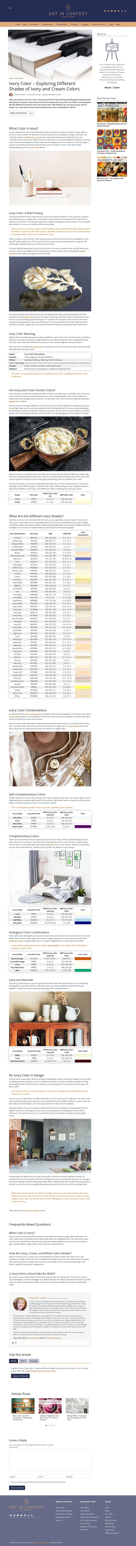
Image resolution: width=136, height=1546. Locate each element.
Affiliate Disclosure (112, 1533)
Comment (13, 1447)
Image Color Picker (87, 1514)
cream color (34, 147)
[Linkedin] (118, 11)
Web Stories (109, 1523)
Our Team (109, 1514)
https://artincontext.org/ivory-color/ (40, 1371)
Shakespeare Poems (63, 1517)
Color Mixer (84, 1508)
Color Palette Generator (89, 1517)
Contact (108, 1517)
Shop (111, 24)
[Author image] (10, 94)
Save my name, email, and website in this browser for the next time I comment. (38, 1482)
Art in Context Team (53, 1338)
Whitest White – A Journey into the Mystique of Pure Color (76, 1418)
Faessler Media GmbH (41, 1543)
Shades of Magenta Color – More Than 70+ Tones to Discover (50, 1418)
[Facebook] (105, 11)
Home (18, 24)
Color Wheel (85, 1511)
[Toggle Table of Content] (30, 113)
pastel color (14, 401)
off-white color (32, 137)
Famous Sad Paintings (64, 1511)
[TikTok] (122, 11)
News (25, 24)
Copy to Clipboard (20, 1376)
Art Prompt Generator (88, 1520)
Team (116, 87)
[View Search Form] (10, 11)
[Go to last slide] (14, 1411)
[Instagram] (115, 11)
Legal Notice (109, 1530)
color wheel (15, 716)
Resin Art (59, 1520)
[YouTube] (111, 11)
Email (41, 1477)
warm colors (53, 945)
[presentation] (23, 1406)
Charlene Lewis (20, 95)
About (118, 24)
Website (69, 1477)
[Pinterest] (108, 11)
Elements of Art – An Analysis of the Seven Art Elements (110, 179)
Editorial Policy (110, 1520)
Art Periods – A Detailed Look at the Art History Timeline (112, 125)
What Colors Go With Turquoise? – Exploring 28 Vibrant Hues (22, 1418)
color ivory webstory (32, 1210)
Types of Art (60, 1508)
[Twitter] (125, 11)
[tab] (13, 1361)
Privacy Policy (110, 1527)
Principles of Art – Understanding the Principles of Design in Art (111, 152)
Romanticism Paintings (64, 1514)
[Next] (85, 1411)
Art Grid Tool (85, 1523)
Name (13, 1477)
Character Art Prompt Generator (88, 1528)
